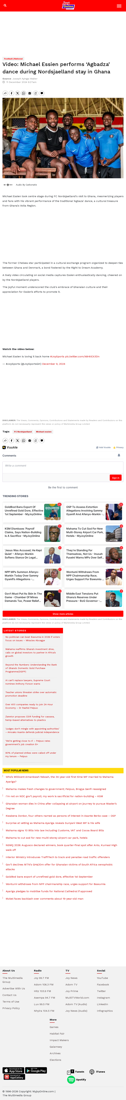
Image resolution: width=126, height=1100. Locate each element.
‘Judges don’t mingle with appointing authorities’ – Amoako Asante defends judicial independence (32, 732)
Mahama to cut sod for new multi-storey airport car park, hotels (46, 837)
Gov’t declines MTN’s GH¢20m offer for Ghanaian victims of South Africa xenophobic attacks (59, 867)
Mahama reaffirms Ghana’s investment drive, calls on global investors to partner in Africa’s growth (30, 654)
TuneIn (79, 1071)
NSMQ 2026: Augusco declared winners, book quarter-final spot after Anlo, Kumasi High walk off (61, 847)
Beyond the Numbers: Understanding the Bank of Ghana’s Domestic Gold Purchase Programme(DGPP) (31, 669)
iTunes (100, 1071)
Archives (55, 1053)
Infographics (105, 1010)
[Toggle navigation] (119, 6)
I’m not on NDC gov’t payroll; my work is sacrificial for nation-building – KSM (54, 796)
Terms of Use (10, 1001)
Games (54, 1027)
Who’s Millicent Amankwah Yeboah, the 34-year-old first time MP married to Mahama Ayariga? (60, 779)
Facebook (103, 984)
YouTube (102, 978)
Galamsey (56, 1046)
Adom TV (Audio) (76, 1004)
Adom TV (71, 984)
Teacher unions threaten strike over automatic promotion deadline (31, 695)
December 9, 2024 (53, 363)
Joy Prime (71, 991)
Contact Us (9, 995)
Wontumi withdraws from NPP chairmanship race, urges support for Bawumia (55, 884)
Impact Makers (59, 1040)
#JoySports (57, 356)
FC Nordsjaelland (23, 432)
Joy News (71, 978)
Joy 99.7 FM (41, 978)
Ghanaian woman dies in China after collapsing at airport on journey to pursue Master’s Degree (61, 806)
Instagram (103, 997)
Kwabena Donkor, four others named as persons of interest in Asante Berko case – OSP (61, 815)
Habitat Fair (57, 1033)
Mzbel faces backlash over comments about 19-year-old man (44, 898)
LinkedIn (102, 1004)
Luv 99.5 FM (41, 1004)
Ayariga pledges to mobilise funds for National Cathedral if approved (49, 891)
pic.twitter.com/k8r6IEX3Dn (82, 356)
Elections (55, 1059)
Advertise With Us (13, 988)
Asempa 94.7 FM (44, 997)
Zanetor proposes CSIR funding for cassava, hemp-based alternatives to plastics (29, 720)
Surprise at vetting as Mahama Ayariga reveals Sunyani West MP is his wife (53, 823)
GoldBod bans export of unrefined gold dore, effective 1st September (49, 876)
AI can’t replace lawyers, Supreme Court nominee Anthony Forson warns (27, 683)
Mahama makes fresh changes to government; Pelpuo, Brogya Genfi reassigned (56, 789)
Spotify (80, 1079)
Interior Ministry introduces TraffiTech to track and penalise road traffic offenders (58, 857)
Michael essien (44, 432)
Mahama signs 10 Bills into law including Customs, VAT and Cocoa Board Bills (55, 830)
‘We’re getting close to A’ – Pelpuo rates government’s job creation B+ (27, 744)
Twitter (101, 991)
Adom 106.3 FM (43, 984)
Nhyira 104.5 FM (44, 1010)
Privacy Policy (11, 1008)
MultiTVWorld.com (77, 997)
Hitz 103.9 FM (42, 991)
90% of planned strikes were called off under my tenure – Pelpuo (30, 756)
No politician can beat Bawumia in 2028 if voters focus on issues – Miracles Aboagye (32, 640)
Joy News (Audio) (76, 1010)
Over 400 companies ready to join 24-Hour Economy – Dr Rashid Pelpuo (29, 708)
